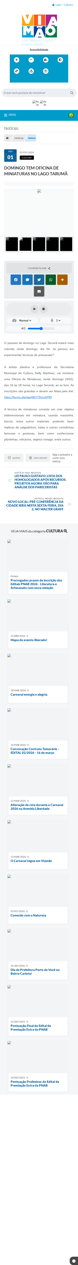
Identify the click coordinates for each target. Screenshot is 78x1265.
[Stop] (43, 309)
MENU (12, 114)
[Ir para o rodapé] (32, 79)
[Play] (34, 309)
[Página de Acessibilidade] (46, 71)
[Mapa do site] (31, 71)
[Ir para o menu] (14, 79)
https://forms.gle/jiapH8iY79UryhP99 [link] (28, 397)
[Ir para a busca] (23, 79)
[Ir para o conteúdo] (57, 71)
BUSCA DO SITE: (14, 87)
